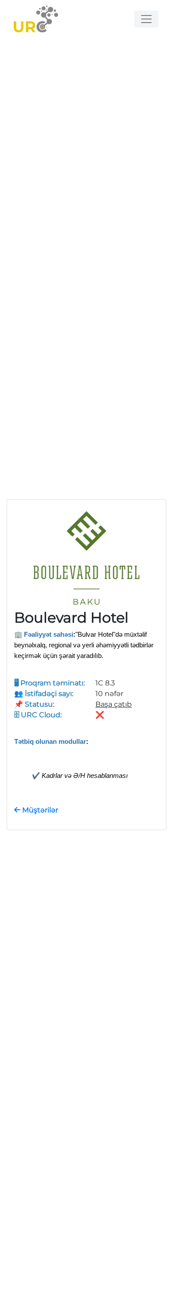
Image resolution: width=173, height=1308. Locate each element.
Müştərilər (39, 810)
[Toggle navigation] (146, 19)
